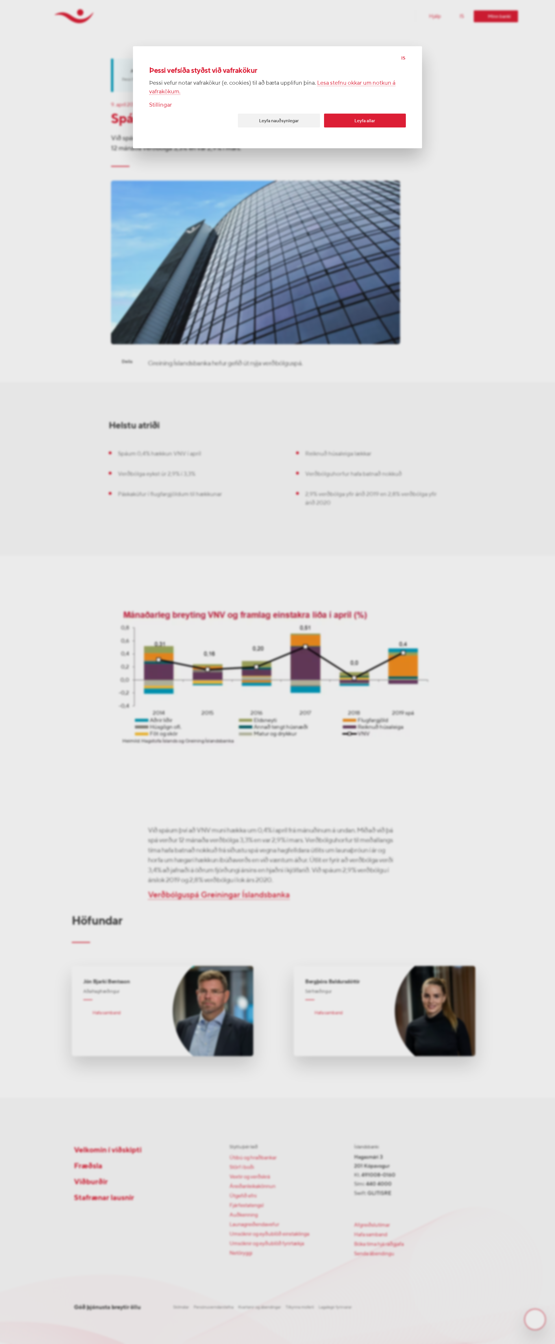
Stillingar (160, 104)
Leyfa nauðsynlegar (279, 120)
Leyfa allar (364, 120)
